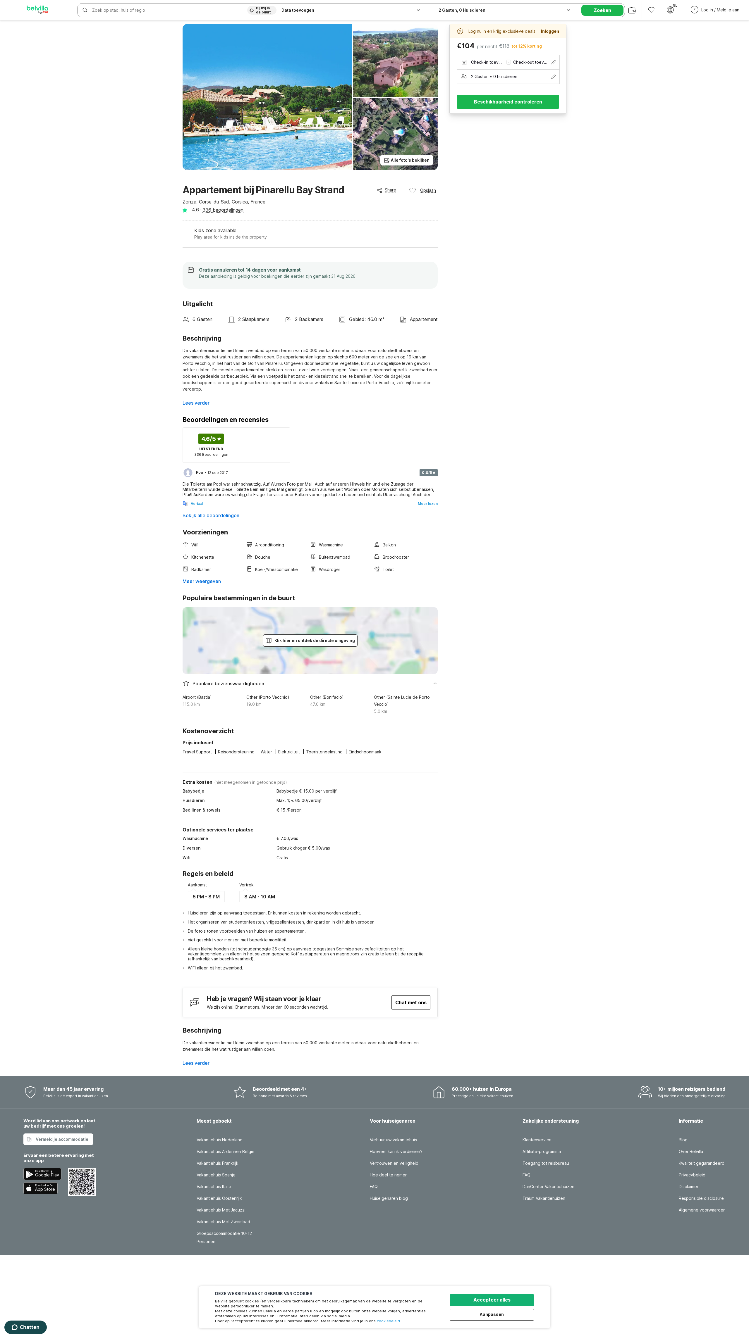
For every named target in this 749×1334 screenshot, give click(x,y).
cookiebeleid (388, 1321)
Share (390, 189)
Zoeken (602, 10)
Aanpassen (492, 1314)
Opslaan (428, 190)
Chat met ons (411, 1002)
